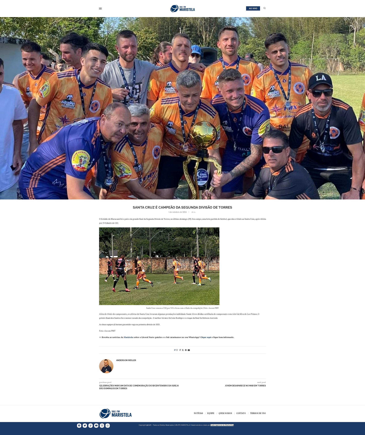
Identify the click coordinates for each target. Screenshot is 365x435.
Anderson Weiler (126, 360)
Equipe (210, 413)
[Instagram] (102, 425)
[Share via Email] (189, 350)
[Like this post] (177, 350)
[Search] (264, 8)
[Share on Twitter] (183, 350)
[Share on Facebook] (180, 350)
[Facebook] (79, 425)
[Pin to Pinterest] (186, 350)
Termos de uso (258, 413)
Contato (241, 413)
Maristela (128, 337)
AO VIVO (253, 8)
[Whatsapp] (108, 425)
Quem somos (225, 413)
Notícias (198, 413)
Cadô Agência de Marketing (222, 425)
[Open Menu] (100, 8)
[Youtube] (96, 425)
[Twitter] (85, 425)
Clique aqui (205, 337)
